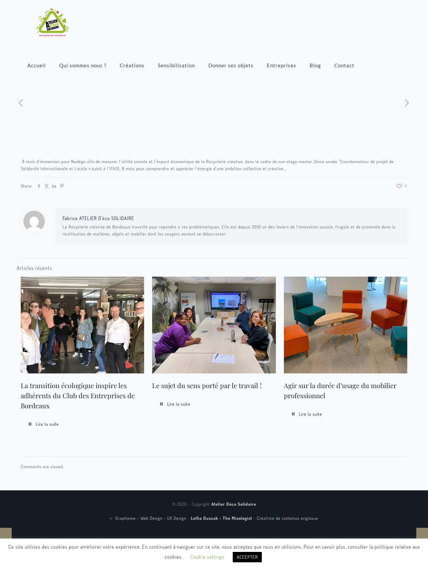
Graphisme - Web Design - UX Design (151, 518)
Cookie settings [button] (207, 557)
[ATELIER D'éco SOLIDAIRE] (52, 22)
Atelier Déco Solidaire (233, 504)
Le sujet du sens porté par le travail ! (206, 385)
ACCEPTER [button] (247, 557)
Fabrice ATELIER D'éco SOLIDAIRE (98, 218)
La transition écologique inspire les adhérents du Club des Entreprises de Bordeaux (78, 395)
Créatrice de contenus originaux (287, 518)
